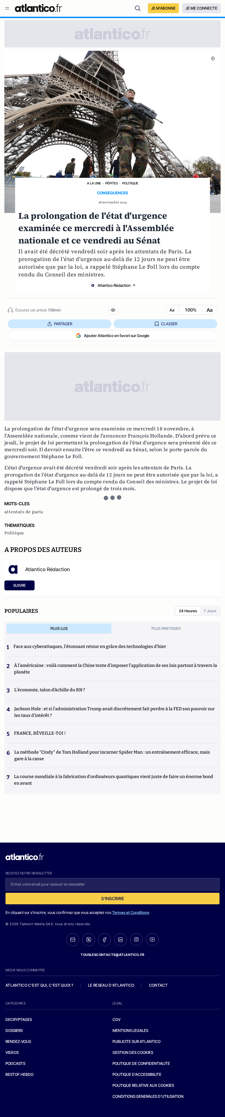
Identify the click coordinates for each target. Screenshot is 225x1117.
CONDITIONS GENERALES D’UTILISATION (148, 1096)
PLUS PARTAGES (166, 628)
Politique (130, 183)
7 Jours (210, 610)
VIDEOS (12, 1052)
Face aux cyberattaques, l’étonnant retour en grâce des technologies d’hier (89, 646)
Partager (63, 323)
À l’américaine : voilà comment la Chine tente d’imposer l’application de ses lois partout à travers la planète (115, 669)
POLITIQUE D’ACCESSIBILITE (137, 1074)
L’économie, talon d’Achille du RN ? (49, 689)
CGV (116, 1019)
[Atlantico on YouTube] (152, 939)
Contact (158, 985)
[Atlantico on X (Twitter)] (88, 939)
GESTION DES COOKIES (133, 1052)
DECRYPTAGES (18, 1019)
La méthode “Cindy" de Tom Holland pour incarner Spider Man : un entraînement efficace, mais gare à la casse (112, 755)
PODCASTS (15, 1063)
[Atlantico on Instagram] (136, 939)
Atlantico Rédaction (114, 285)
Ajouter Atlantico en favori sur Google (116, 335)
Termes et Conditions (130, 912)
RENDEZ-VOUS (18, 1041)
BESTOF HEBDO (19, 1074)
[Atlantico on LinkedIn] (120, 939)
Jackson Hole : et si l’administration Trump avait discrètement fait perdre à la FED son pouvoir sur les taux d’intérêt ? (114, 712)
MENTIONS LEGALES (130, 1030)
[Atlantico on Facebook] (104, 939)
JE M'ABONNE (163, 8)
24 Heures (188, 610)
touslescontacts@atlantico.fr (112, 955)
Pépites (111, 183)
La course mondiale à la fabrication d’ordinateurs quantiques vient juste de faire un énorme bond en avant (113, 780)
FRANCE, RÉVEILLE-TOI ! (40, 733)
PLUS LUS (59, 628)
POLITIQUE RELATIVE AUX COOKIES (143, 1085)
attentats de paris (23, 512)
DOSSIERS (14, 1030)
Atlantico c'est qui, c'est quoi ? (39, 985)
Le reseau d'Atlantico (111, 985)
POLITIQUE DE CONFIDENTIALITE (141, 1063)
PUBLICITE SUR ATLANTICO (137, 1041)
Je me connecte (201, 8)
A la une (94, 183)
